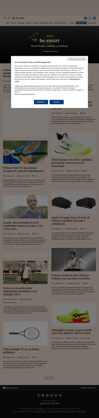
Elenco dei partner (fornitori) (24, 94)
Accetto (57, 102)
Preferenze (41, 102)
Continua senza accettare (77, 59)
